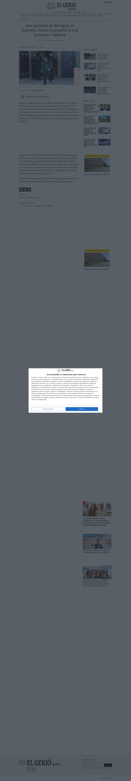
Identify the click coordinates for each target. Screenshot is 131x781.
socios (49, 377)
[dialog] (65, 390)
